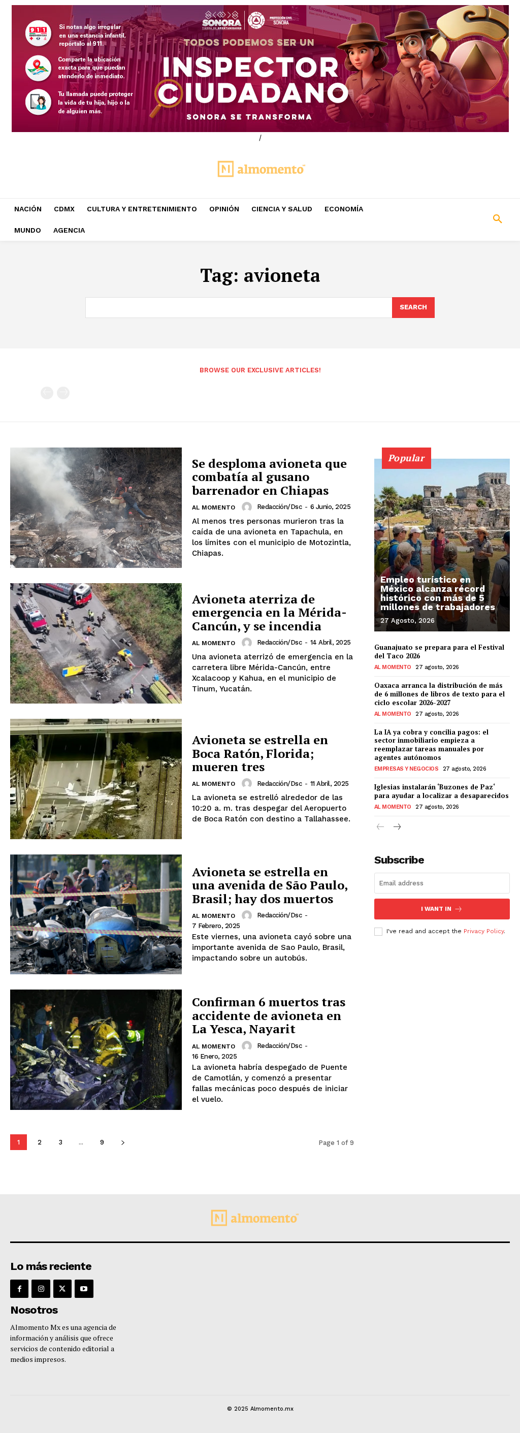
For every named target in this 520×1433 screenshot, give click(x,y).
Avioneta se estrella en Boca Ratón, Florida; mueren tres (260, 753)
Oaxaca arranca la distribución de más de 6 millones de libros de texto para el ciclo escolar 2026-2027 (439, 694)
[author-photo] (248, 507)
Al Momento (213, 507)
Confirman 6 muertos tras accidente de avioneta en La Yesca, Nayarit (268, 1015)
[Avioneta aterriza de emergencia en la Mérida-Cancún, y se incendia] (96, 643)
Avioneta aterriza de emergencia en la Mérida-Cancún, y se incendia (269, 612)
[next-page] (122, 1142)
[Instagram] (40, 1289)
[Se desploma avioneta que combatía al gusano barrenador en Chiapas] (96, 508)
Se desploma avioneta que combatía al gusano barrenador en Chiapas (269, 476)
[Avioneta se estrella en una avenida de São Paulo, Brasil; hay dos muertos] (96, 914)
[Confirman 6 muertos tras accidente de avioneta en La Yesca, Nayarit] (96, 1050)
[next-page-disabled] (63, 393)
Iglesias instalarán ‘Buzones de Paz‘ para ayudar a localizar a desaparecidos (441, 791)
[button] (455, 219)
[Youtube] (84, 1289)
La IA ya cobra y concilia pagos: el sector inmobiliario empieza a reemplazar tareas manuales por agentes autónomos (431, 744)
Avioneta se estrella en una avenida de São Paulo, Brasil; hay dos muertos (270, 885)
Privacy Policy (484, 931)
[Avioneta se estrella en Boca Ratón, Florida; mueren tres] (96, 779)
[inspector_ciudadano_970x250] (260, 68)
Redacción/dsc (279, 507)
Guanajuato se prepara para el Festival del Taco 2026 (439, 651)
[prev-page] (47, 393)
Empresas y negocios (406, 769)
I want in (436, 908)
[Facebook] (19, 1289)
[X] (62, 1289)
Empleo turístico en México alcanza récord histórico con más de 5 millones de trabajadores (437, 593)
